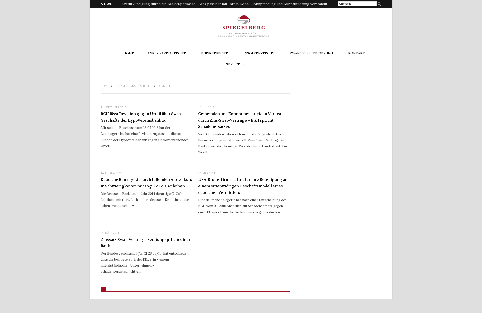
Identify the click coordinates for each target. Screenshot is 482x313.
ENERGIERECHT (214, 53)
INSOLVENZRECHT (259, 53)
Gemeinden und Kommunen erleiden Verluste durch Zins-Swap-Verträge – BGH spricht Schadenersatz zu (241, 120)
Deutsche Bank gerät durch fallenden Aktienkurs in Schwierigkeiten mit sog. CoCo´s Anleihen (146, 183)
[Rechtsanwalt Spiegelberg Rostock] (244, 28)
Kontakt (356, 53)
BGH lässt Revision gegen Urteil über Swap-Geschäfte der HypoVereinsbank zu (141, 117)
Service (233, 64)
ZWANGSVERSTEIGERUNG (311, 53)
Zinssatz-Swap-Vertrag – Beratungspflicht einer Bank (145, 243)
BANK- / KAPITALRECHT (165, 53)
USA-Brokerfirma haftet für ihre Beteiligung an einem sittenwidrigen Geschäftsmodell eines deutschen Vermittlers (242, 186)
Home (128, 53)
